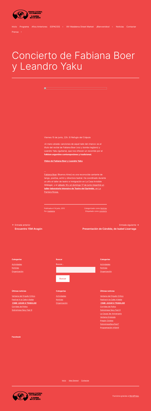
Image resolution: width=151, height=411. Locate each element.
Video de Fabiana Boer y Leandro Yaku (63, 161)
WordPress (134, 396)
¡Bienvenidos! (103, 26)
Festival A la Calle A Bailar (23, 300)
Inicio (14, 26)
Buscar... (60, 264)
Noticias (120, 26)
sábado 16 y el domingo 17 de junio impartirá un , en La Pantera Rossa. (74, 188)
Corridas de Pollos (20, 307)
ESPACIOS (55, 26)
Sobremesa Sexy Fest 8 (22, 310)
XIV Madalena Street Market (80, 26)
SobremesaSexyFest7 (109, 324)
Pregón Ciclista (106, 321)
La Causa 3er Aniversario (111, 314)
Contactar (131, 26)
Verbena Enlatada (107, 317)
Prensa (15, 32)
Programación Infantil (109, 328)
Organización (17, 271)
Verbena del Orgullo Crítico (23, 296)
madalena (51, 211)
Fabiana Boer (50, 174)
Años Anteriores (39, 26)
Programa (24, 26)
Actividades (17, 264)
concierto (103, 211)
